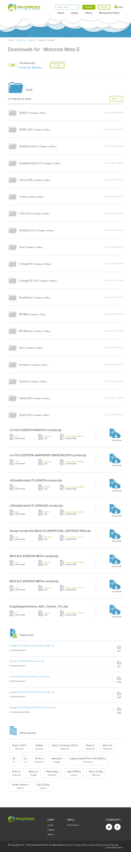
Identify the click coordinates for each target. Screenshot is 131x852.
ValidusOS (25, 398)
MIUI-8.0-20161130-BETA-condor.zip (34, 556)
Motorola (21, 40)
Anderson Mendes (30, 67)
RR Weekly (25, 331)
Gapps (74, 12)
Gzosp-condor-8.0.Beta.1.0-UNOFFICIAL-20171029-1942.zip (50, 531)
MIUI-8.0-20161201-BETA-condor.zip (34, 581)
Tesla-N (23, 381)
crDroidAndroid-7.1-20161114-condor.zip (36, 480)
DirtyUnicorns (27, 230)
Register (89, 7)
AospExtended (28, 146)
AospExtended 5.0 (30, 163)
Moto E (31, 40)
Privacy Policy (80, 845)
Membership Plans (109, 12)
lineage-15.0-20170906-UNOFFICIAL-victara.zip (32, 707)
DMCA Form (73, 825)
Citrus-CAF (25, 180)
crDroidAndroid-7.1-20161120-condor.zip (36, 506)
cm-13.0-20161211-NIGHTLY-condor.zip (35, 430)
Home (61, 12)
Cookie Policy (95, 845)
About (88, 12)
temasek (24, 364)
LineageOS (26, 264)
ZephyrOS (25, 415)
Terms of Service (110, 845)
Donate (57, 65)
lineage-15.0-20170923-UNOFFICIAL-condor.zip (32, 692)
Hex (21, 247)
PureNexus (25, 297)
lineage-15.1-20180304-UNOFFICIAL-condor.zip (32, 645)
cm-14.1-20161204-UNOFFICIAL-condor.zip (30, 676)
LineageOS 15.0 (28, 280)
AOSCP (23, 113)
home (11, 40)
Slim (21, 348)
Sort (115, 98)
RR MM (23, 314)
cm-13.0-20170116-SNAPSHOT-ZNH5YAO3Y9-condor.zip (48, 455)
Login (120, 7)
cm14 (22, 196)
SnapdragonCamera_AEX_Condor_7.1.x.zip (39, 606)
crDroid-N (25, 213)
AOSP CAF (25, 129)
